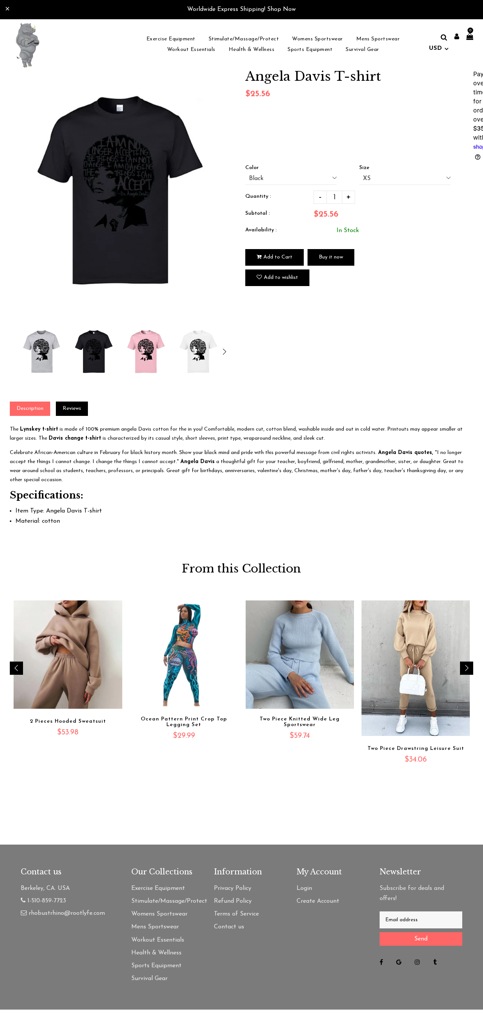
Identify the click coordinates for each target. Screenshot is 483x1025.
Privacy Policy (232, 888)
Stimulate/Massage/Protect (165, 901)
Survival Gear (149, 979)
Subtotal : (257, 213)
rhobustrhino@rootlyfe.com (67, 913)
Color (252, 168)
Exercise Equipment (158, 888)
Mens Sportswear (155, 927)
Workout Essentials (157, 940)
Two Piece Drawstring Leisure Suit (416, 748)
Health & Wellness (156, 953)
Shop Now (281, 9)
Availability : (261, 230)
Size (364, 168)
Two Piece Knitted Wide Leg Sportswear (300, 722)
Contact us (229, 927)
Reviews (72, 408)
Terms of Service (236, 914)
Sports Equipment (156, 966)
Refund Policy (233, 901)
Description (30, 408)
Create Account (318, 901)
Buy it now (331, 257)
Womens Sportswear (159, 914)
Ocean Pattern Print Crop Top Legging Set (184, 722)
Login (304, 888)
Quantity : (258, 196)
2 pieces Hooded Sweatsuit (68, 721)
